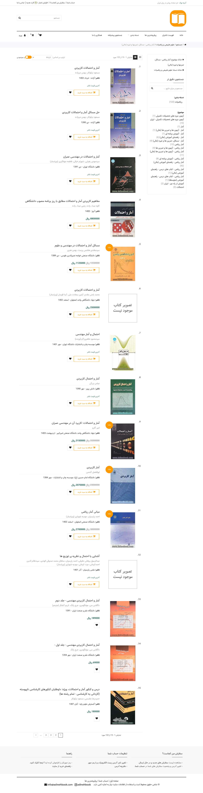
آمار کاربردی (93, 467)
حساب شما (71, 3)
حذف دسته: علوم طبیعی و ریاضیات (168, 70)
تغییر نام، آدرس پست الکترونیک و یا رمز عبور (107, 762)
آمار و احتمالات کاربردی (87, 68)
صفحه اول (114, 781)
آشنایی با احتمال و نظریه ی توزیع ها (80, 556)
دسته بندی (134, 35)
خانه (181, 35)
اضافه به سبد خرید (85, 92)
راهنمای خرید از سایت (61, 766)
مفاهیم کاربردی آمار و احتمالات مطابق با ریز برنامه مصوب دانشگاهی (62, 201)
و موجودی (21, 57)
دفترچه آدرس (120, 766)
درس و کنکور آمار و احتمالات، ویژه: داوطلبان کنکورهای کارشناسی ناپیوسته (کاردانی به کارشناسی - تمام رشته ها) (60, 691)
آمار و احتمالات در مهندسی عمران (81, 156)
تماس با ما (20, 3)
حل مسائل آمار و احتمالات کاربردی (81, 112)
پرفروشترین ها (150, 35)
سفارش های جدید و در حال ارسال (153, 762)
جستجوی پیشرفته (115, 35)
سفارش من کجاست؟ (57, 3)
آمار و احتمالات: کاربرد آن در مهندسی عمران (76, 423)
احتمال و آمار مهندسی (88, 334)
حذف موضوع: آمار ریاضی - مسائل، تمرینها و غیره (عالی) (169, 62)
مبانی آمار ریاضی (90, 511)
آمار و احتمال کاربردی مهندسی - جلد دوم (77, 600)
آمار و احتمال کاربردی (88, 378)
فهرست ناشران (168, 35)
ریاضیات (175, 102)
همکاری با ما (97, 35)
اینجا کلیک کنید (36, 762)
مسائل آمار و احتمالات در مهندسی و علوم (77, 245)
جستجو (179, 44)
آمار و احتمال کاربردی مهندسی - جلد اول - (77, 645)
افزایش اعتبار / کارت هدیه (37, 3)
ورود (21, 35)
